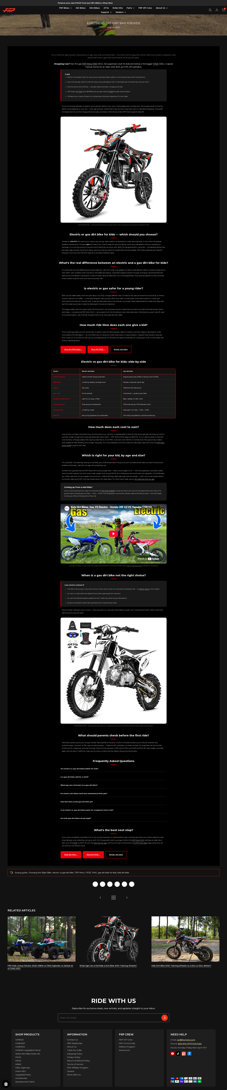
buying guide (21, 872)
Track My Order (74, 1050)
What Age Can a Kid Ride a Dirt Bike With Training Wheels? (108, 965)
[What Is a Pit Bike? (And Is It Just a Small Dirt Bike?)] (100, 897)
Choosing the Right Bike (39, 872)
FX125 (155, 64)
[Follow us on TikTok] (178, 1054)
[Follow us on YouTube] (173, 1054)
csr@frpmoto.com (186, 1040)
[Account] (217, 10)
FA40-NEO (20, 1071)
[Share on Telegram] (117, 884)
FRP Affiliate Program (77, 1068)
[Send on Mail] (131, 884)
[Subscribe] (164, 1018)
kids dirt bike (123, 872)
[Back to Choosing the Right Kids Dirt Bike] (113, 897)
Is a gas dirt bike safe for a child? (74, 777)
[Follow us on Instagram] (184, 1054)
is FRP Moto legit (140, 843)
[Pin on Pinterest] (110, 884)
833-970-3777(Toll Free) (190, 1044)
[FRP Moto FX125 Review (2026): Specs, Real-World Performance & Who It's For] (126, 897)
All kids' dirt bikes (121, 349)
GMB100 (19, 1040)
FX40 (80, 92)
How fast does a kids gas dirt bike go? (77, 802)
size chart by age (100, 843)
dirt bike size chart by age (144, 479)
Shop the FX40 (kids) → (73, 349)
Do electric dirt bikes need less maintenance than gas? (84, 793)
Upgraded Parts (23, 1075)
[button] (223, 10)
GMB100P (20, 1043)
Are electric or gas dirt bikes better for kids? (79, 769)
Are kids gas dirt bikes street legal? (76, 818)
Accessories (21, 1078)
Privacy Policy (73, 1057)
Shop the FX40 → (71, 855)
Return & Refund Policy (78, 1061)
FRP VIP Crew (126, 1040)
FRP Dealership (74, 1043)
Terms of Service (75, 1064)
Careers (70, 1071)
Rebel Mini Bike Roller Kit (27, 1054)
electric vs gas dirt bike (63, 872)
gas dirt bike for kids (107, 872)
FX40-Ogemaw (22, 1068)
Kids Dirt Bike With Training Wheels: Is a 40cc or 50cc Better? (181, 965)
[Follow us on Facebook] (189, 1054)
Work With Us (74, 1075)
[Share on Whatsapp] (124, 884)
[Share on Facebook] (95, 884)
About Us (72, 1047)
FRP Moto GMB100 (108, 491)
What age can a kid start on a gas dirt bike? (79, 785)
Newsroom (124, 1050)
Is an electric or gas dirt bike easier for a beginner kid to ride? (87, 810)
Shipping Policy (74, 1054)
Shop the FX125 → (98, 349)
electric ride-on (144, 589)
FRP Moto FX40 (89, 64)
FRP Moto (79, 872)
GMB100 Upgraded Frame (28, 1050)
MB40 (18, 1064)
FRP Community (127, 1043)
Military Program (127, 1047)
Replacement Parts (24, 1082)
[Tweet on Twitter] (102, 884)
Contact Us (72, 1040)
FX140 (18, 1061)
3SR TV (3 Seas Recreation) (134, 565)
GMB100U (20, 1047)
